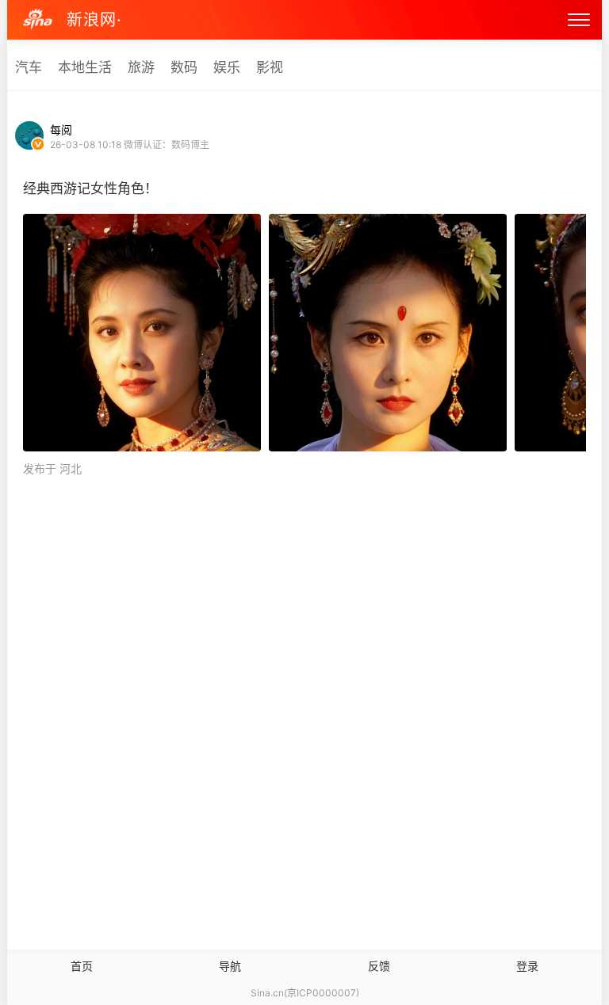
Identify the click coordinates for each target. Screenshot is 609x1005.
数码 (183, 67)
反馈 (379, 966)
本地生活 (85, 67)
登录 (527, 966)
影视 (269, 67)
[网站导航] (579, 20)
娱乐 (226, 67)
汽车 (28, 67)
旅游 (141, 67)
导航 (230, 966)
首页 (82, 966)
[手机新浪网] (38, 20)
